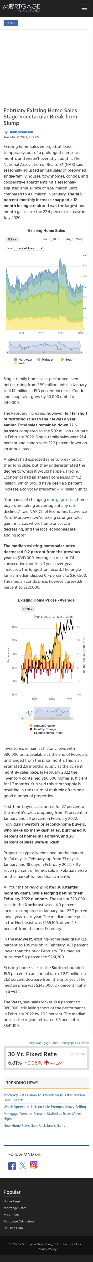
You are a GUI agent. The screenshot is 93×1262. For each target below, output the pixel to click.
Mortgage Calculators (75, 1042)
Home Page (12, 1201)
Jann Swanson (21, 132)
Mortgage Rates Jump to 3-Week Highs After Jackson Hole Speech (44, 1097)
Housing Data (13, 1227)
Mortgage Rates (15, 1207)
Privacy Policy (47, 1248)
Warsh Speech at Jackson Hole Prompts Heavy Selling (45, 1106)
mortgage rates (61, 499)
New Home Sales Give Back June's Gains (34, 1125)
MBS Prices (11, 1214)
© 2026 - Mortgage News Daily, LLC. (34, 1244)
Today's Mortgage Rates (42, 1042)
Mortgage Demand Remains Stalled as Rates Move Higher (42, 1116)
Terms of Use (72, 1244)
